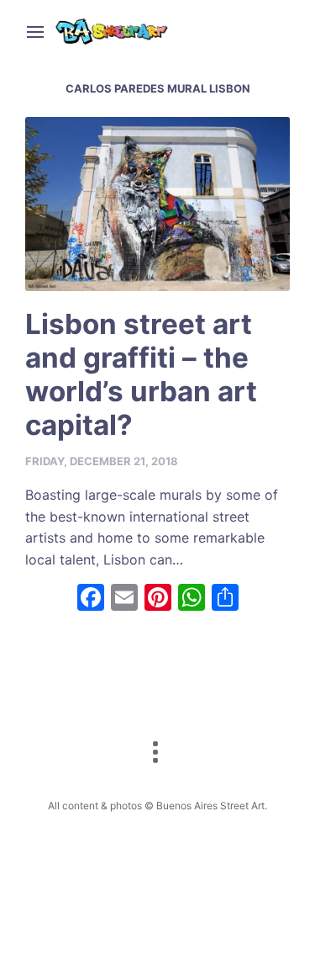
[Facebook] (91, 599)
